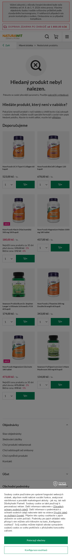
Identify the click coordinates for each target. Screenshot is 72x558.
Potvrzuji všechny (36, 540)
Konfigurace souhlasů (36, 550)
